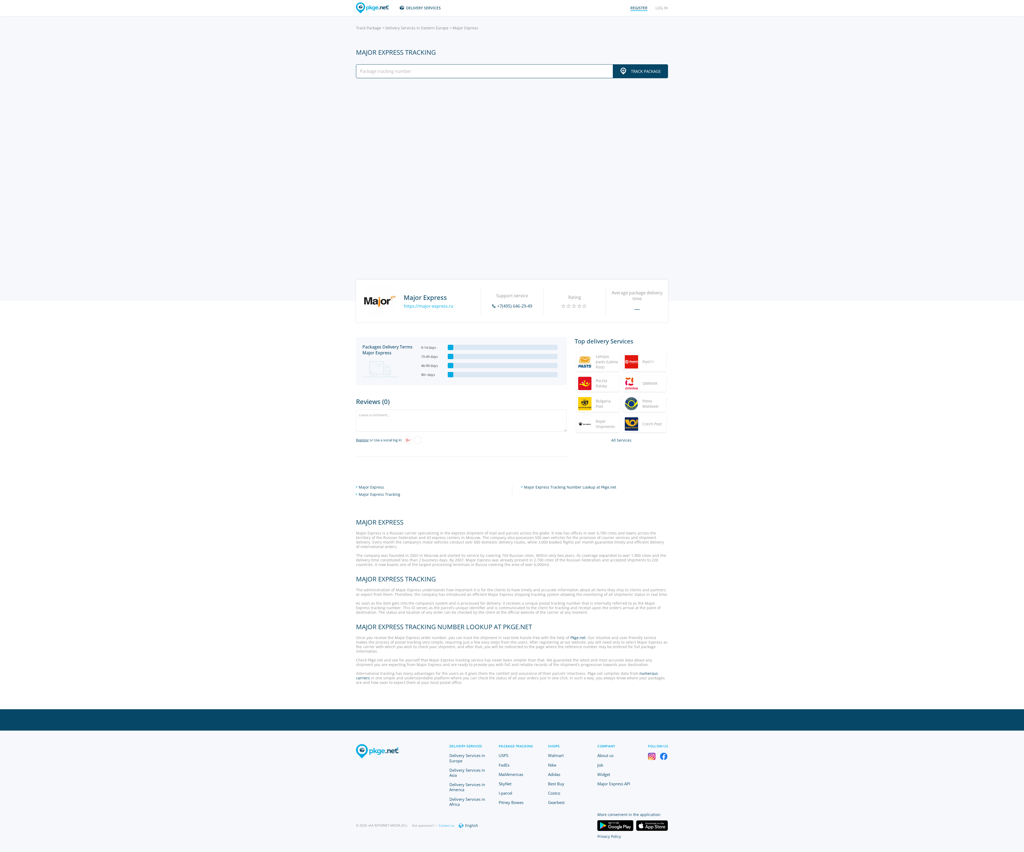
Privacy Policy (609, 836)
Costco (554, 793)
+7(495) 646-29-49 (514, 306)
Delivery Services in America (467, 787)
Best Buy (556, 783)
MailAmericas (511, 774)
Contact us (446, 825)
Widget (603, 774)
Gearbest (556, 802)
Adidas (554, 774)
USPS (503, 755)
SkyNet (505, 783)
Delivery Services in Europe (467, 758)
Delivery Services (423, 7)
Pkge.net (578, 637)
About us (605, 755)
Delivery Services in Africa (467, 801)
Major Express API (613, 783)
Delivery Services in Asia (467, 772)
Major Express (371, 487)
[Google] (408, 440)
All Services (621, 440)
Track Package (368, 27)
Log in (661, 7)
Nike (552, 765)
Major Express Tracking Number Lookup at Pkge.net (570, 487)
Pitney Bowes (511, 802)
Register (362, 440)
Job (600, 765)
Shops (553, 746)
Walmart (556, 755)
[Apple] (418, 440)
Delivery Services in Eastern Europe (417, 27)
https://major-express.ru (428, 306)
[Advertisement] (512, 129)
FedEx (504, 765)
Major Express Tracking (379, 494)
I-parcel (505, 793)
